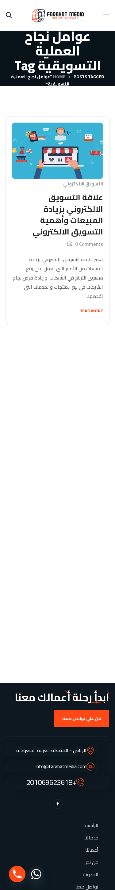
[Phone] (17, 874)
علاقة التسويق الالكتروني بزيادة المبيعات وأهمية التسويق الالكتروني (68, 214)
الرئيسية (90, 825)
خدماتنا (91, 837)
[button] (9, 15)
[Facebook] (58, 804)
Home (59, 77)
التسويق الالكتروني (83, 184)
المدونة (90, 874)
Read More (91, 311)
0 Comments (89, 244)
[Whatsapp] (36, 874)
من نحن (90, 862)
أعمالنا (91, 849)
